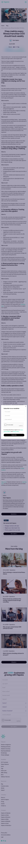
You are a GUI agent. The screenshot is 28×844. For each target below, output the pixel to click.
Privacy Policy (16, 431)
